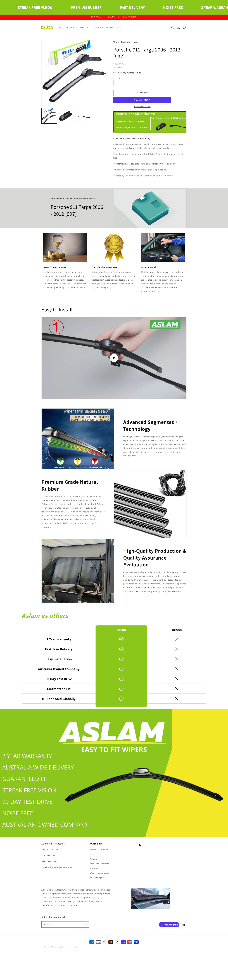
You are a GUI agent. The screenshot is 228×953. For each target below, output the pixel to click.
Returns (93, 859)
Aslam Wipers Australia (55, 947)
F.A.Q (92, 854)
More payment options (142, 106)
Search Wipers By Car (99, 849)
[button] (71, 27)
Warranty (94, 868)
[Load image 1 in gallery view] (49, 115)
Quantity (116, 78)
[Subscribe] (86, 925)
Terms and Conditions (99, 863)
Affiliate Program (97, 878)
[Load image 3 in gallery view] (82, 115)
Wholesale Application (99, 873)
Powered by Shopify (70, 947)
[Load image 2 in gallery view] (65, 115)
